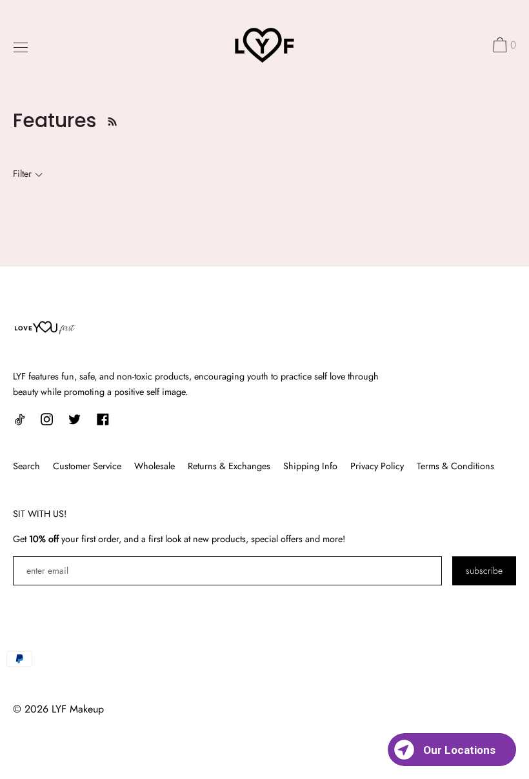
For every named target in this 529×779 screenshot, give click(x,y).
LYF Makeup (78, 709)
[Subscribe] (109, 120)
